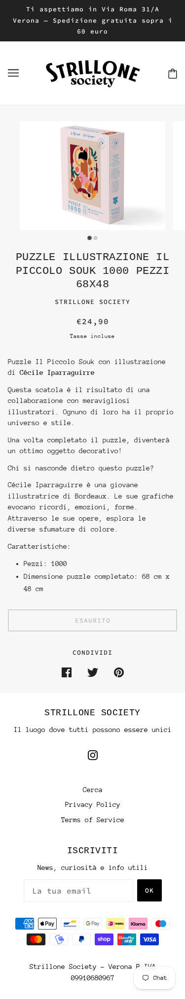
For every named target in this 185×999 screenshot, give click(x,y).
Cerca (93, 790)
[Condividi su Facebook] (66, 672)
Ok (149, 890)
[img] (93, 754)
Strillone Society (92, 302)
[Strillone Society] (92, 72)
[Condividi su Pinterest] (119, 672)
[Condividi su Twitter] (92, 672)
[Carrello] (172, 73)
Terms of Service (92, 820)
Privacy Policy (92, 804)
